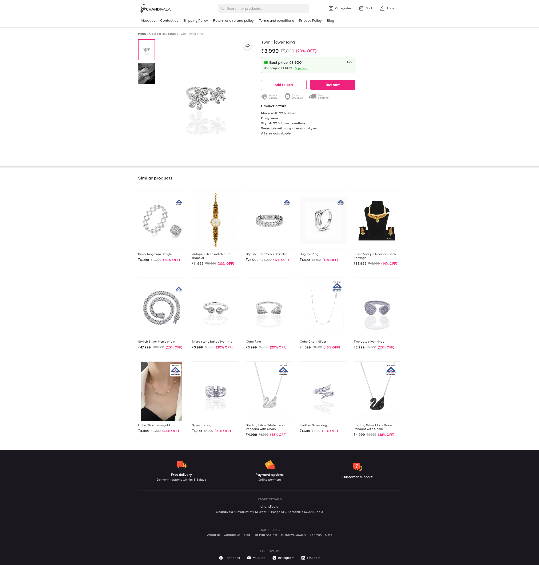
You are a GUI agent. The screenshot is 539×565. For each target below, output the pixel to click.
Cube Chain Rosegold (154, 425)
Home (142, 34)
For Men (316, 535)
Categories (157, 34)
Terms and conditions (276, 21)
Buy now (333, 85)
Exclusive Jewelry (294, 535)
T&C (350, 62)
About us (148, 21)
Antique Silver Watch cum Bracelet (211, 256)
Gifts (328, 535)
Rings (172, 34)
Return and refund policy (233, 21)
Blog (330, 21)
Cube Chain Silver (313, 341)
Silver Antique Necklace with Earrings (375, 256)
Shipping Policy (195, 21)
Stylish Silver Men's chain (156, 341)
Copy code (301, 68)
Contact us (169, 21)
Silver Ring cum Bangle (155, 254)
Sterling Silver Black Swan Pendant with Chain (373, 427)
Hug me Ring (309, 254)
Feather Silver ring (313, 425)
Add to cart (284, 85)
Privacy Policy (310, 21)
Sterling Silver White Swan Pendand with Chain (265, 427)
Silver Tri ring (202, 425)
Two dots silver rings (369, 341)
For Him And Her (265, 535)
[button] (146, 49)
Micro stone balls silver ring (212, 341)
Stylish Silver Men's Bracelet (266, 254)
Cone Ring (253, 341)
